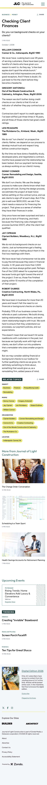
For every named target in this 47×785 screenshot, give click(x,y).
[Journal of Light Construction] (23, 3)
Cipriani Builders (9, 419)
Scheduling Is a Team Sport (14, 523)
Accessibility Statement (11, 757)
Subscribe (25, 694)
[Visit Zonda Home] (12, 764)
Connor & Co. (8, 423)
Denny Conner (8, 401)
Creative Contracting (25, 423)
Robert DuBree (36, 405)
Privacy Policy (7, 752)
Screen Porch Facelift (14, 635)
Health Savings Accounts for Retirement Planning (23, 560)
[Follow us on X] (3, 707)
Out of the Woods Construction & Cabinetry (19, 427)
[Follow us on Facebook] (7, 707)
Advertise (5, 743)
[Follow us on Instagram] (12, 707)
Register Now (10, 602)
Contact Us (6, 747)
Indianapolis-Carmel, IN (12, 440)
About (4, 738)
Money (15, 14)
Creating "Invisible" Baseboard (20, 620)
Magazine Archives (29, 698)
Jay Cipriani (7, 405)
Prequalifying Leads (31, 388)
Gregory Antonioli (25, 401)
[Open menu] (42, 4)
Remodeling (7, 392)
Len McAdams (21, 405)
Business (6, 14)
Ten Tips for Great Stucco (16, 650)
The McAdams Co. (10, 432)
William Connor (9, 410)
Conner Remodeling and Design (31, 419)
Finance (17, 388)
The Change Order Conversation (16, 487)
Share (41, 14)
